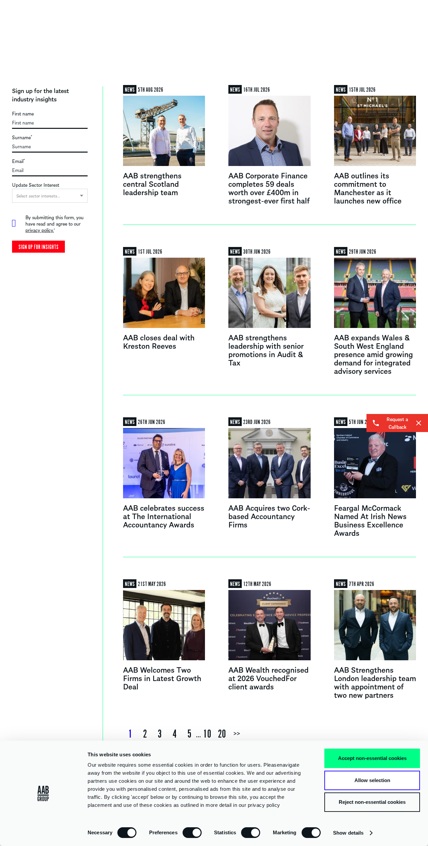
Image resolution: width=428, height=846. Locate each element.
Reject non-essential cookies (372, 802)
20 (222, 734)
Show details (348, 833)
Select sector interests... (38, 195)
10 (207, 734)
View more (164, 143)
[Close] (419, 423)
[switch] (192, 832)
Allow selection (372, 780)
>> (236, 734)
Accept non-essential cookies (372, 758)
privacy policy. (39, 230)
